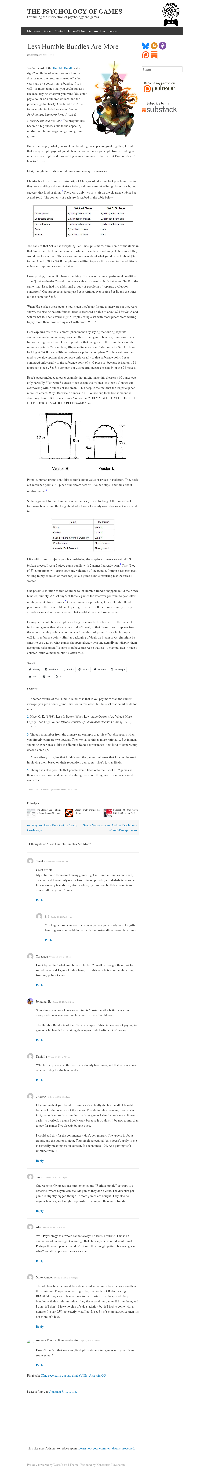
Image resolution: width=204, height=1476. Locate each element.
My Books (33, 31)
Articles (46, 789)
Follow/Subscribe (79, 31)
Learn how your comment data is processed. (106, 1448)
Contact (60, 31)
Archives (99, 31)
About (48, 31)
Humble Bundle (63, 68)
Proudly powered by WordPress (47, 1464)
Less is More (72, 789)
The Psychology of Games (74, 11)
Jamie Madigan (33, 54)
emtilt (40, 1177)
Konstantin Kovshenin (110, 1464)
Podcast (114, 31)
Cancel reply (71, 1391)
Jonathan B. (43, 1001)
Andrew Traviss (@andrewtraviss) (58, 1340)
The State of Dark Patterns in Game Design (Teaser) (49, 811)
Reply (40, 900)
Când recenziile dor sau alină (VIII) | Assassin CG (73, 1375)
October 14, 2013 (47, 54)
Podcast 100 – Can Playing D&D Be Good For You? (125, 811)
